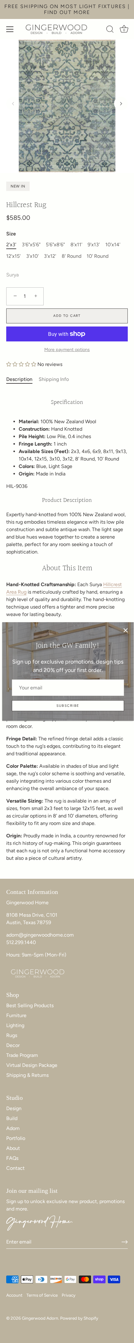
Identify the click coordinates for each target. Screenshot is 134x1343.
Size (11, 234)
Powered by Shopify (79, 1318)
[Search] (110, 30)
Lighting (15, 1025)
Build (11, 1118)
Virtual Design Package (31, 1065)
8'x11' (76, 245)
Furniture (16, 1015)
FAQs (12, 1158)
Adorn (13, 1128)
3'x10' (32, 256)
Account (14, 1295)
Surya (12, 275)
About (13, 1148)
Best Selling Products (30, 1005)
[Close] (125, 630)
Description (19, 379)
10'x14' (112, 245)
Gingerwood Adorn (40, 1318)
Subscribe (67, 706)
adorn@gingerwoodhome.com (40, 935)
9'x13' (94, 245)
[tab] (22, 379)
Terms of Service (42, 1295)
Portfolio (15, 1138)
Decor (13, 1045)
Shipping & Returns (27, 1075)
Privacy (68, 1295)
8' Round (71, 256)
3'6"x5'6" (31, 245)
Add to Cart (67, 316)
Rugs (11, 1035)
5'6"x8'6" (55, 245)
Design (14, 1108)
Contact (15, 1168)
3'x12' (50, 256)
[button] (13, 103)
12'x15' (13, 256)
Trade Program (22, 1055)
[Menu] (10, 29)
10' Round (97, 256)
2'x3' (11, 245)
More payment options (67, 349)
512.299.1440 (21, 942)
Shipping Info (54, 379)
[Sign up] (125, 1242)
